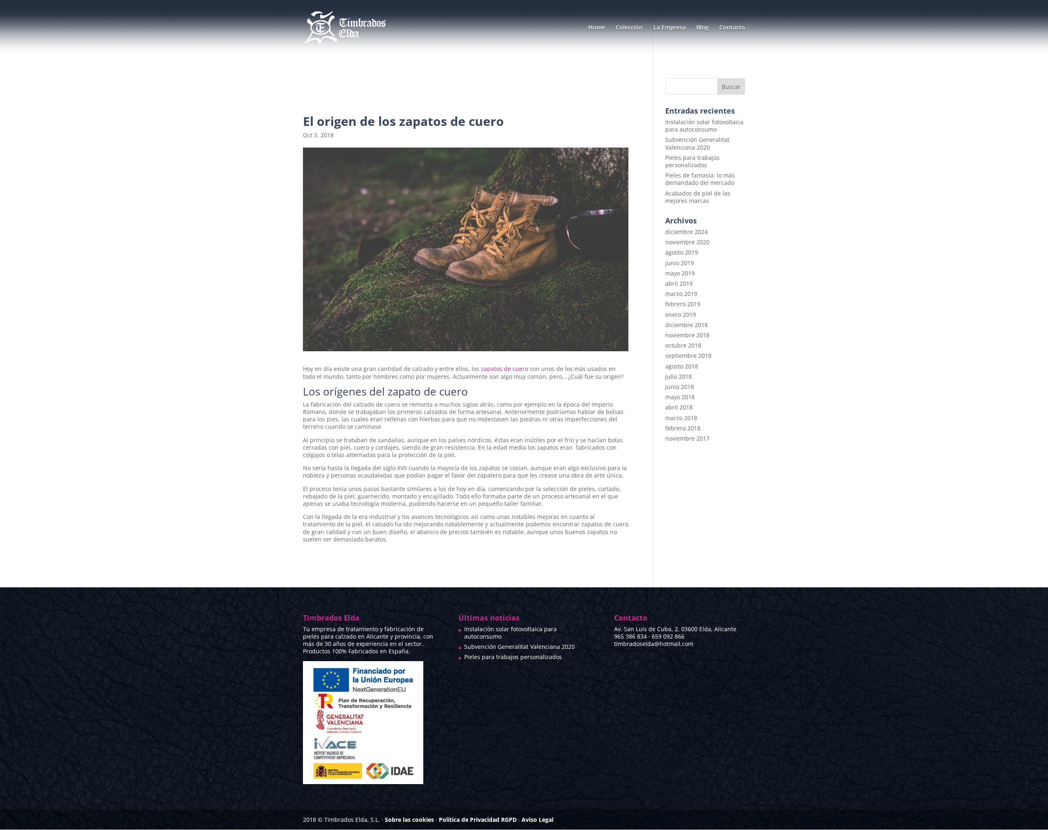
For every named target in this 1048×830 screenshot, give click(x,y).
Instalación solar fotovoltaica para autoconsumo (704, 125)
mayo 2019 (680, 273)
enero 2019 (680, 314)
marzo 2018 (681, 418)
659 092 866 (668, 636)
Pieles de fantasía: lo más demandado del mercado (700, 178)
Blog (702, 28)
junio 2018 (679, 387)
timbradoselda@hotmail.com (653, 644)
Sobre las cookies (409, 819)
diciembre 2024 (686, 232)
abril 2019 (679, 283)
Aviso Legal (537, 819)
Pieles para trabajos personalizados (692, 161)
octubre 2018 (683, 345)
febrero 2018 (682, 428)
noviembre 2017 (687, 438)
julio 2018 (678, 376)
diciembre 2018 (686, 325)
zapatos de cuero (504, 369)
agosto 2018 (681, 366)
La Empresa (669, 28)
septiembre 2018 (688, 355)
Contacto (732, 28)
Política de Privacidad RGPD (478, 819)
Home (596, 28)
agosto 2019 (681, 252)
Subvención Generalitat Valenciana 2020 (697, 143)
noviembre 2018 (687, 335)
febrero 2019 (682, 304)
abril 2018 (679, 407)
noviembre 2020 (687, 242)
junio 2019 (679, 263)
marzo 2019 (681, 294)
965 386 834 (630, 636)
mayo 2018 (680, 397)
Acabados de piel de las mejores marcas (697, 197)
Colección (629, 28)
